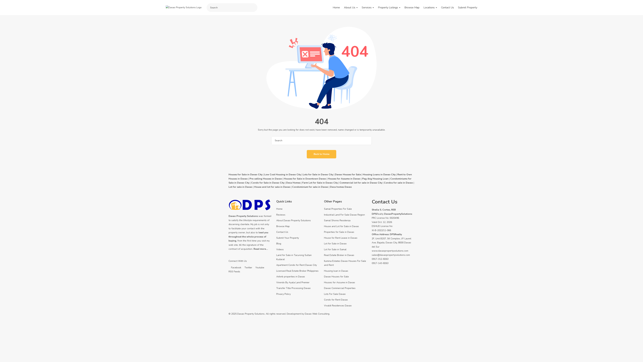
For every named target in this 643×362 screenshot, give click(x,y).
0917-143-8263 (380, 263)
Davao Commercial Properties (339, 288)
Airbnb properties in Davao (290, 276)
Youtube (259, 267)
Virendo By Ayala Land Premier (292, 282)
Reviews (280, 214)
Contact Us (447, 7)
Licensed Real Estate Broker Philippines (297, 271)
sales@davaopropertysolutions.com (391, 255)
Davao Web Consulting (317, 313)
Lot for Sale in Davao (335, 243)
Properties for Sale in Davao (339, 232)
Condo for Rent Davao (336, 299)
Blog (278, 243)
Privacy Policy (283, 294)
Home (336, 7)
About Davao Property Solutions (293, 220)
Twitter (248, 267)
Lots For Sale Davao (335, 294)
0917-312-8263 (380, 259)
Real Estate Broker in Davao (339, 255)
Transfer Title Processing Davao (293, 288)
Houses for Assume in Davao (339, 282)
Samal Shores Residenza (337, 220)
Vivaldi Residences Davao (338, 305)
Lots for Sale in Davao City (318, 174)
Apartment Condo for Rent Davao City (296, 265)
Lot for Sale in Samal (335, 249)
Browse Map (411, 7)
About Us (350, 7)
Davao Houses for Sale (336, 276)
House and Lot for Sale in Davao (341, 226)
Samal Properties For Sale (338, 208)
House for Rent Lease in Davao (340, 237)
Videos (280, 249)
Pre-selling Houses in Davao (265, 178)
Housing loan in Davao (336, 271)
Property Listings (388, 7)
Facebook (235, 267)
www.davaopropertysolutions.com (390, 250)
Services (367, 7)
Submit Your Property (287, 237)
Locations (429, 7)
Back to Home (321, 154)
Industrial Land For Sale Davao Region (344, 214)
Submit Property (467, 7)
